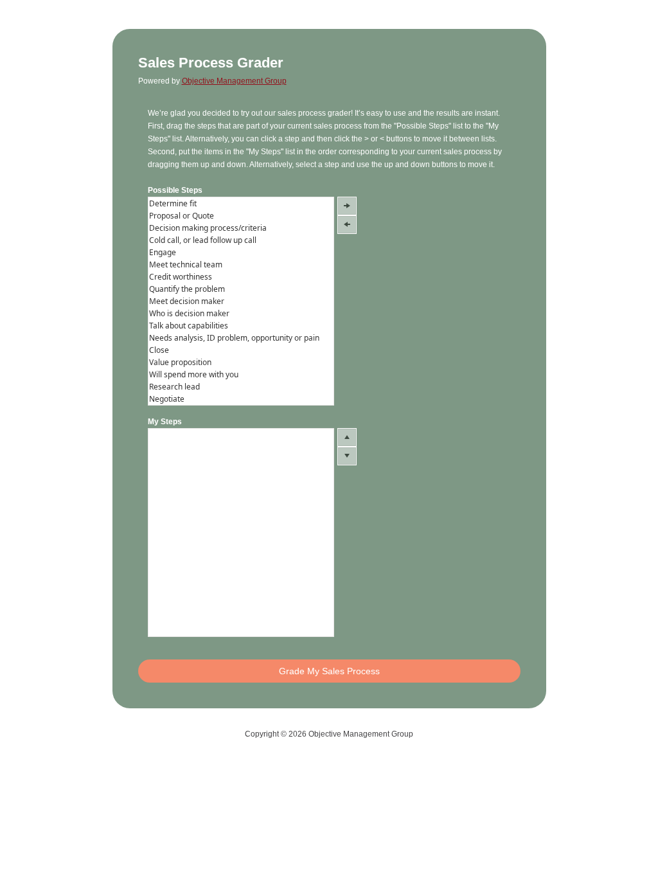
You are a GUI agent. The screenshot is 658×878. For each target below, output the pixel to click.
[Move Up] (346, 437)
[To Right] (346, 206)
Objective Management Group (234, 80)
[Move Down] (346, 456)
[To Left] (346, 224)
